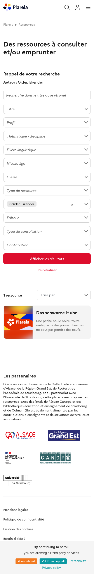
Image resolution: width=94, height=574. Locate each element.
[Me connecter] (77, 7)
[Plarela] (15, 6)
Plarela (8, 24)
